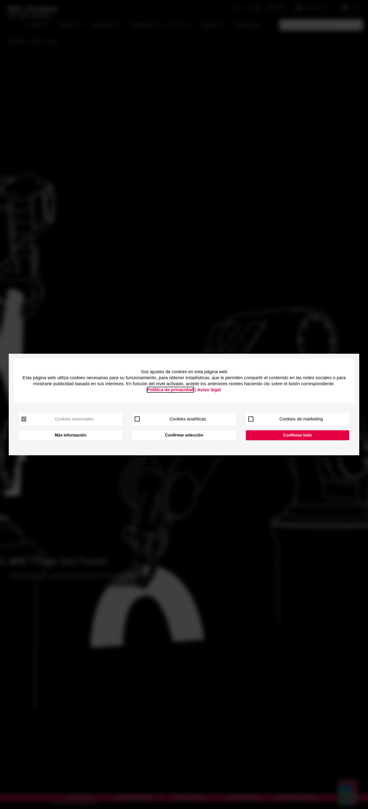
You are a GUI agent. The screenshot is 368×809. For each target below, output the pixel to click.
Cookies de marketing (301, 419)
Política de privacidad (170, 389)
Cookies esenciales (74, 419)
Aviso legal (209, 389)
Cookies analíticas (187, 419)
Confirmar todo (297, 435)
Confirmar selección (184, 435)
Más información (70, 435)
